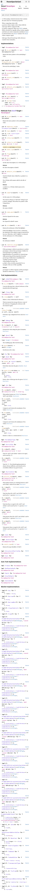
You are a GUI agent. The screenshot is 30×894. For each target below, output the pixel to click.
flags (9, 154)
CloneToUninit (13, 608)
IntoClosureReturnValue (10, 832)
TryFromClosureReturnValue (12, 879)
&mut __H (10, 363)
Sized (9, 377)
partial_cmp (8, 476)
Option (4, 88)
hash (5, 361)
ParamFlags (5, 155)
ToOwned (11, 851)
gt (5, 510)
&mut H (15, 372)
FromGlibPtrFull (6, 629)
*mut (21, 50)
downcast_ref (11, 126)
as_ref (6, 283)
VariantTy (11, 98)
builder (9, 101)
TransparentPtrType (11, 868)
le (5, 498)
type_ (9, 96)
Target (8, 340)
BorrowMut (11, 602)
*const (26, 621)
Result (17, 327)
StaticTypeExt (13, 845)
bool (11, 135)
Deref (14, 111)
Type (20, 131)
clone (6, 297)
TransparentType (14, 863)
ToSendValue (12, 857)
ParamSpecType (6, 128)
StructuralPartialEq (12, 551)
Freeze (7, 565)
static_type (8, 544)
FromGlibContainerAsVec (10, 619)
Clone (8, 292)
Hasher (13, 361)
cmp (5, 390)
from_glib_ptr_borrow (9, 62)
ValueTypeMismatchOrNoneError (9, 820)
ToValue (12, 860)
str (13, 102)
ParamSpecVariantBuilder (14, 106)
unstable (21, 308)
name (8, 192)
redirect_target (12, 245)
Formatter (5, 327)
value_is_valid (12, 142)
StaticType (15, 133)
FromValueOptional (8, 814)
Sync (6, 556)
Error (6, 822)
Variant (9, 88)
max (5, 399)
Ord (7, 385)
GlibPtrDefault (7, 621)
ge (5, 521)
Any (9, 590)
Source (3, 10)
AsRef (8, 279)
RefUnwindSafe (10, 568)
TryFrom (13, 871)
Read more (6, 331)
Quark (4, 214)
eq (5, 449)
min (5, 412)
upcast (9, 73)
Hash (7, 357)
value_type (10, 138)
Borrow (10, 596)
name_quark (10, 212)
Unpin (7, 573)
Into (12, 824)
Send (6, 535)
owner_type (10, 149)
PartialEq (9, 444)
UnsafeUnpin (9, 576)
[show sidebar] (1, 1)
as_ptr (9, 50)
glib (2, 4)
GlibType (18, 621)
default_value (11, 87)
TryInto (13, 886)
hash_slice (7, 370)
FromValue (7, 817)
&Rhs (8, 460)
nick (8, 225)
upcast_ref (10, 77)
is (7, 133)
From (9, 614)
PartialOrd (10, 472)
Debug (8, 320)
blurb (9, 158)
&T (26, 128)
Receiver (14, 838)
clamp (4, 428)
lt (5, 487)
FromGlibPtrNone (20, 625)
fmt (5, 325)
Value (9, 144)
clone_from (5, 310)
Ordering (21, 391)
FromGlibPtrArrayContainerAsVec (14, 716)
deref (6, 345)
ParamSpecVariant (14, 2)
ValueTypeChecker (9, 819)
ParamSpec (5, 75)
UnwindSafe (9, 581)
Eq (6, 354)
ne (5, 458)
